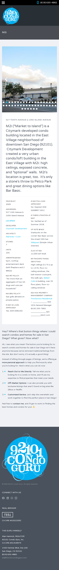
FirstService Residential (41, 298)
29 (29, 105)
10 (29, 102)
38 (55, 105)
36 (49, 105)
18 (52, 102)
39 (22, 109)
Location (10, 221)
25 (18, 105)
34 (44, 105)
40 (25, 109)
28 (26, 105)
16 (47, 102)
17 (49, 102)
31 (35, 105)
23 (12, 105)
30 (32, 105)
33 (41, 105)
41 (28, 109)
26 (21, 105)
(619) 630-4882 (48, 2)
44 (36, 109)
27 (24, 105)
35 (47, 105)
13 (38, 102)
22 (9, 105)
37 (52, 105)
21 (6, 105)
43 (34, 109)
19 (55, 102)
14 (41, 102)
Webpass (35, 242)
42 (31, 109)
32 (38, 105)
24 (15, 105)
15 (44, 102)
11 (32, 102)
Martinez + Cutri (13, 236)
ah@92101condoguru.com (14, 558)
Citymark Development (16, 228)
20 (3, 105)
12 (35, 102)
